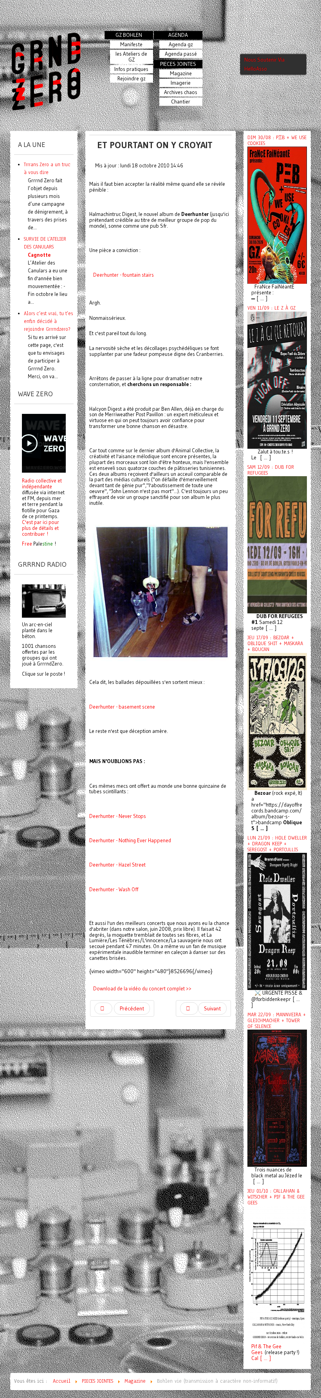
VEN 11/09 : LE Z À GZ (271, 308)
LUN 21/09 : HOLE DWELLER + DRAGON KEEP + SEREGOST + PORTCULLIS (277, 843)
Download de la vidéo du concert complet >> (142, 988)
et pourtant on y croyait (155, 144)
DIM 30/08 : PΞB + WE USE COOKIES (277, 140)
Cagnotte (39, 255)
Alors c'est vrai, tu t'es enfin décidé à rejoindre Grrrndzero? (48, 321)
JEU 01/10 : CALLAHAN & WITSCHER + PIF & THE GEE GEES (276, 1197)
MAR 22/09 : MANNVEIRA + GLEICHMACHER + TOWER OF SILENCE (276, 1020)
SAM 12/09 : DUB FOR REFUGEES (270, 470)
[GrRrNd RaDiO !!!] (44, 600)
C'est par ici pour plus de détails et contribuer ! (40, 528)
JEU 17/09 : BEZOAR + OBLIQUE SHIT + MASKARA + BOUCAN (275, 643)
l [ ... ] (264, 1358)
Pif (254, 1346)
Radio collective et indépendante (42, 483)
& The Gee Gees (266, 1349)
